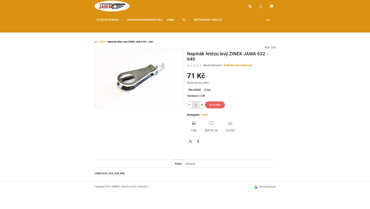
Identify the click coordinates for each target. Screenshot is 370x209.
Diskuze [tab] (190, 163)
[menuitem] (110, 19)
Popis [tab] (178, 163)
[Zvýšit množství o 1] (202, 105)
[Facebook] (198, 141)
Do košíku (215, 104)
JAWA (204, 114)
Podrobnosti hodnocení (238, 65)
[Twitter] (190, 141)
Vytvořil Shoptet (267, 186)
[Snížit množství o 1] (189, 105)
